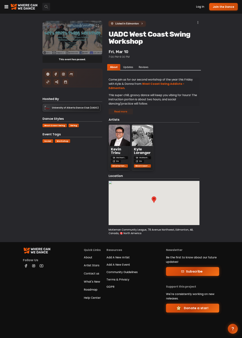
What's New (92, 282)
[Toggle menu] (6, 6)
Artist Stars (91, 265)
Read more (120, 111)
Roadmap (90, 290)
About (88, 257)
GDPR (110, 287)
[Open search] (46, 7)
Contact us (91, 273)
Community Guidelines (122, 272)
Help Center (92, 298)
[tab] (113, 67)
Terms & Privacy (117, 279)
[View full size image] (97, 26)
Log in (200, 6)
